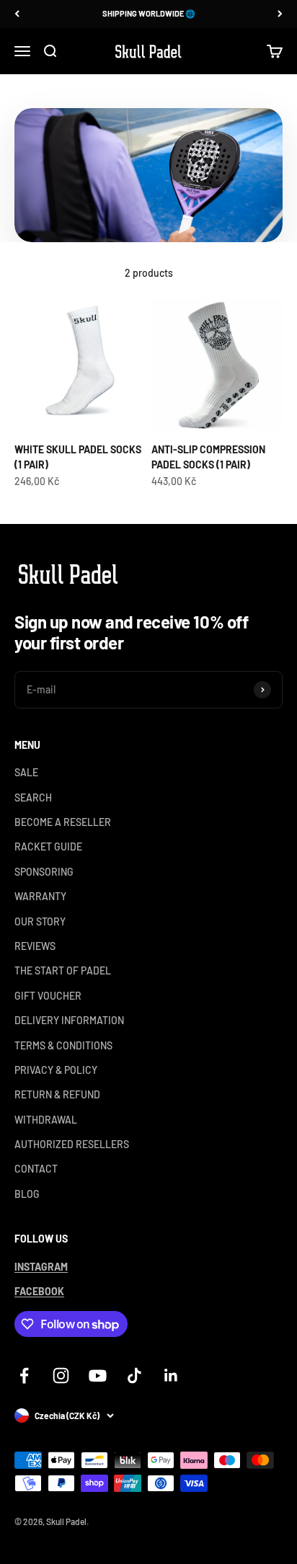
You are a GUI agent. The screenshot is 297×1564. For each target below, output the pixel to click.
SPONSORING (44, 872)
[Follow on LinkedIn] (171, 1375)
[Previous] (16, 14)
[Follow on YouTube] (97, 1375)
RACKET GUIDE (48, 846)
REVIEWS (35, 946)
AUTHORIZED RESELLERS (71, 1144)
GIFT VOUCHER (47, 996)
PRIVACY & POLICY (55, 1070)
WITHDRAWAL (45, 1120)
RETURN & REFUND (57, 1094)
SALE (26, 772)
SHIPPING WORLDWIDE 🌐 (148, 13)
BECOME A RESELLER (62, 822)
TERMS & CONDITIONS (63, 1045)
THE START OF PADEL (62, 970)
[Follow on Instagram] (61, 1375)
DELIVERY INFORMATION (69, 1020)
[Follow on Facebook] (24, 1375)
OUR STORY (40, 921)
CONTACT (36, 1169)
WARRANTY (40, 896)
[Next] (280, 14)
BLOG (27, 1194)
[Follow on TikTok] (134, 1375)
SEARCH (33, 797)
